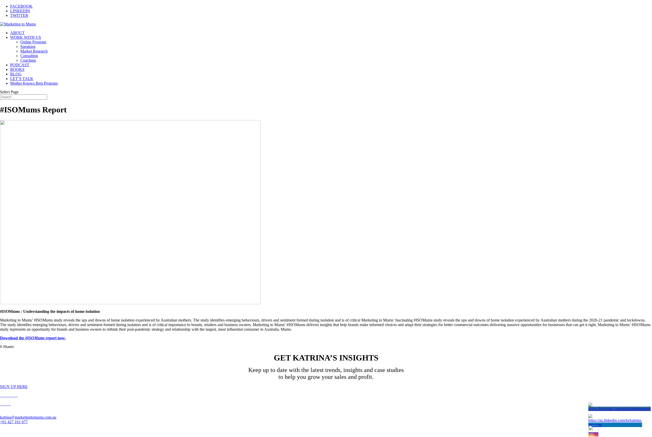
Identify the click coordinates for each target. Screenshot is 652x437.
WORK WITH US (25, 37)
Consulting (29, 56)
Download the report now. (33, 338)
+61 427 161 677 (14, 422)
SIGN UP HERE (14, 386)
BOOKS (17, 69)
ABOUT (17, 33)
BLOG (16, 74)
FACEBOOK (21, 6)
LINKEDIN (20, 11)
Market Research (34, 51)
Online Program (33, 42)
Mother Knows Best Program (34, 83)
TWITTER (19, 15)
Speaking (27, 46)
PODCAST (19, 65)
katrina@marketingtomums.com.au (28, 417)
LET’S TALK (21, 78)
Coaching (28, 60)
